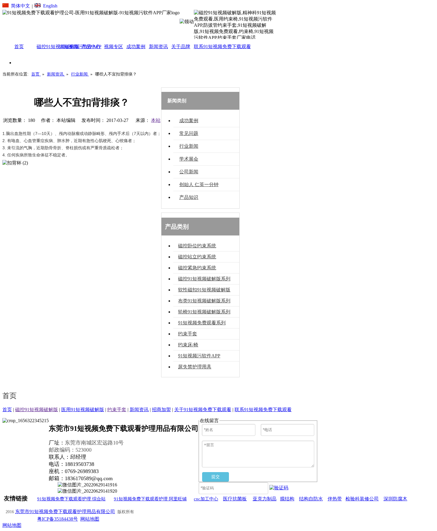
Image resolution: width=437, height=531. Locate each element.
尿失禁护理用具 (194, 366)
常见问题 (188, 133)
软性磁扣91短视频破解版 (204, 289)
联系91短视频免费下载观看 (263, 409)
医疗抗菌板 (235, 498)
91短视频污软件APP (199, 355)
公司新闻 (188, 171)
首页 (7, 409)
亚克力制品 (264, 498)
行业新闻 (188, 146)
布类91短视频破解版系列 (204, 300)
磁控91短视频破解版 (36, 409)
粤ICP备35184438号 (57, 518)
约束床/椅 (188, 344)
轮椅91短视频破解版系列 (204, 311)
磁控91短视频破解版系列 (204, 278)
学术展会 (188, 158)
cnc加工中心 (206, 499)
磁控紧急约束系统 (197, 267)
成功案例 (188, 120)
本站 (156, 120)
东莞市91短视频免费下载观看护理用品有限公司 (65, 511)
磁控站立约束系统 (197, 256)
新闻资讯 (139, 409)
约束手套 (187, 333)
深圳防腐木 (395, 498)
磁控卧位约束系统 (197, 245)
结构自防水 (311, 498)
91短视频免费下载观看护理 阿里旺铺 (150, 499)
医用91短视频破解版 (82, 409)
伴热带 (335, 498)
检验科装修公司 (362, 498)
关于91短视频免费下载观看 (202, 409)
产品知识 (188, 197)
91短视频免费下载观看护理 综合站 (71, 499)
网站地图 (89, 518)
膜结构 (287, 498)
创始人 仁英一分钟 (198, 184)
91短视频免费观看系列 (202, 322)
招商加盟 (161, 409)
